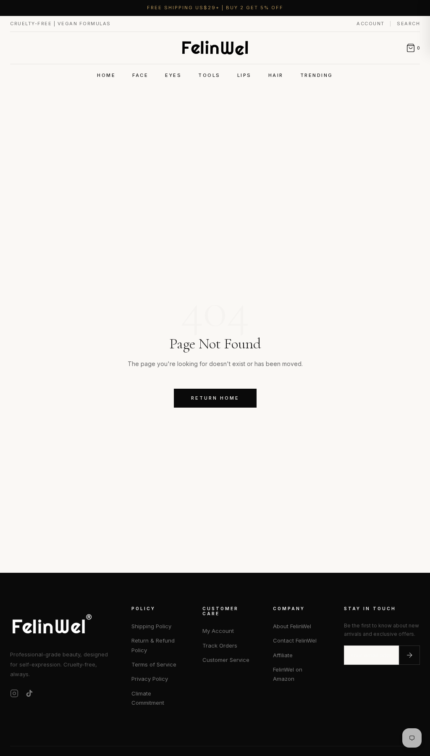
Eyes (173, 75)
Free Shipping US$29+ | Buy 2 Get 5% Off (215, 8)
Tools (209, 75)
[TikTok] (29, 693)
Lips (244, 75)
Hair (275, 75)
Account (371, 23)
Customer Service (225, 659)
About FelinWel (292, 626)
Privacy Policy (149, 678)
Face (140, 75)
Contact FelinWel (295, 640)
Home (106, 75)
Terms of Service (153, 664)
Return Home (215, 398)
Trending (316, 75)
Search (408, 23)
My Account (218, 630)
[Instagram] (14, 693)
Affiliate (283, 655)
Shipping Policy (151, 626)
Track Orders (219, 645)
